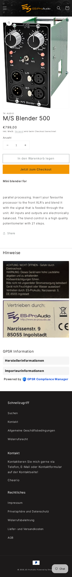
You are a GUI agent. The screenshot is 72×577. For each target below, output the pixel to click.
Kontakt (13, 421)
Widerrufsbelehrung (21, 520)
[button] (5, 8)
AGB (10, 537)
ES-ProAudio (30, 570)
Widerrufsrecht (18, 439)
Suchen (13, 413)
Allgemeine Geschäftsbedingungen (31, 430)
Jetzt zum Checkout (36, 169)
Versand (19, 131)
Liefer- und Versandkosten (26, 529)
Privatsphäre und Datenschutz (28, 511)
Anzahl (7, 137)
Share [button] (11, 233)
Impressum (15, 502)
